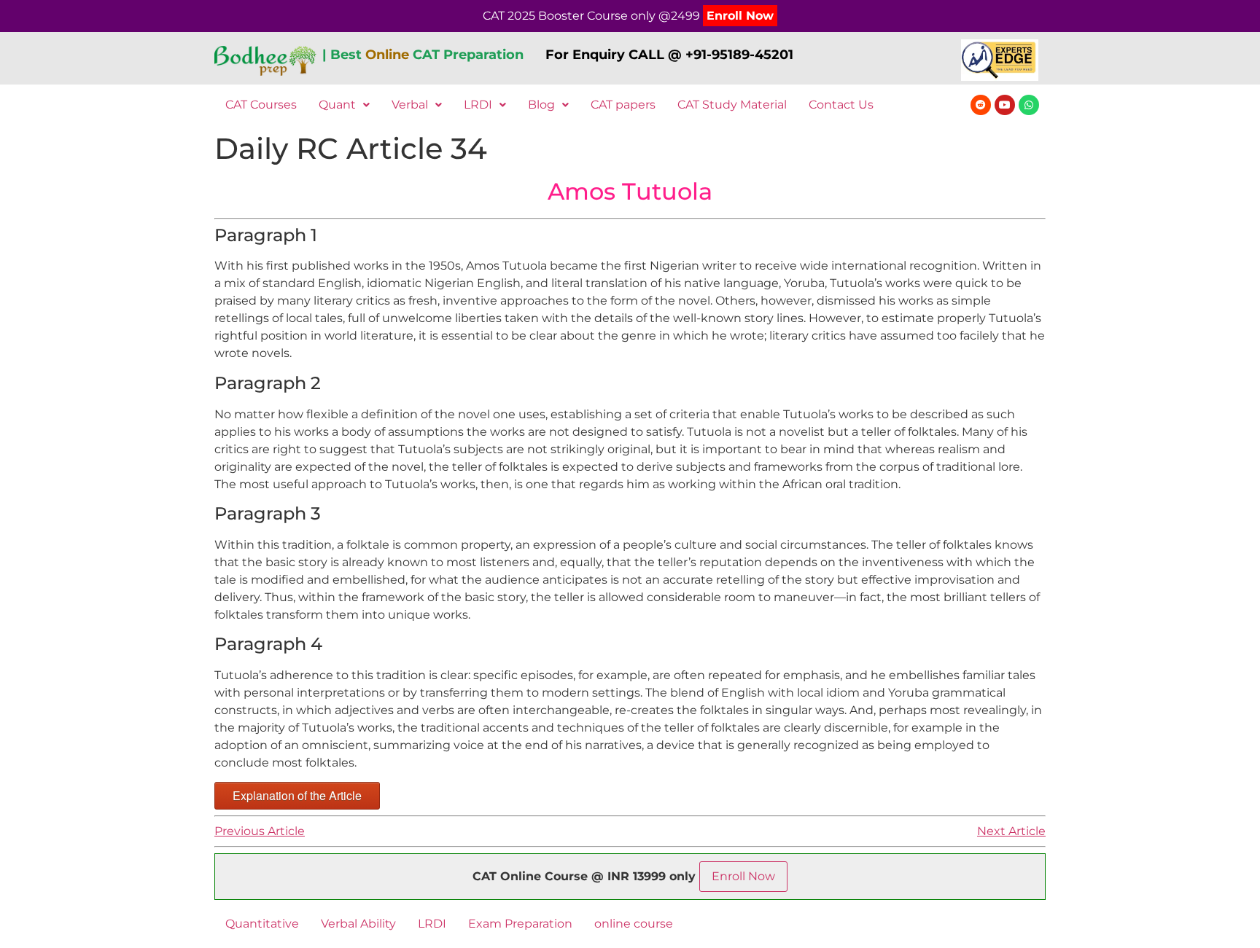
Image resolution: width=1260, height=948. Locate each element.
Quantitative (262, 924)
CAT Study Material (732, 104)
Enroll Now (740, 16)
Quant (337, 104)
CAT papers (623, 104)
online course (633, 924)
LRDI (478, 104)
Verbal (410, 104)
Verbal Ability (358, 924)
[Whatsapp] (1029, 105)
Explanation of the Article (297, 795)
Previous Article (259, 831)
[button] (344, 105)
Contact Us (841, 104)
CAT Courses (261, 104)
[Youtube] (1005, 105)
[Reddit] (981, 105)
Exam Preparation (520, 924)
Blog (541, 104)
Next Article (1011, 831)
